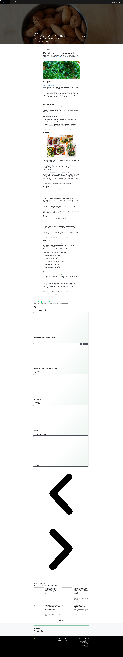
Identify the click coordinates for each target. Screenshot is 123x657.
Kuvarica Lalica (47, 601)
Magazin (15, 1)
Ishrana (36, 33)
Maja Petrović (47, 617)
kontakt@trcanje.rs (86, 646)
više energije (58, 56)
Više (25, 1)
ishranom (45, 48)
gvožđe (45, 294)
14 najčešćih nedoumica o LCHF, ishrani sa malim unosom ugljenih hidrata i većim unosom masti (52, 607)
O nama (65, 640)
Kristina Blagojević (76, 601)
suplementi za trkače (59, 294)
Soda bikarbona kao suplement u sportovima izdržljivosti (80, 607)
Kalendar (11, 1)
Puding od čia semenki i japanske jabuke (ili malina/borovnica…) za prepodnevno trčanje (51, 590)
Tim (65, 638)
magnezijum (51, 294)
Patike (22, 1)
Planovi (19, 1)
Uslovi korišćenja (67, 641)
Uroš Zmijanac (75, 617)
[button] (60, 494)
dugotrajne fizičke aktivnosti (48, 85)
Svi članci (61, 620)
